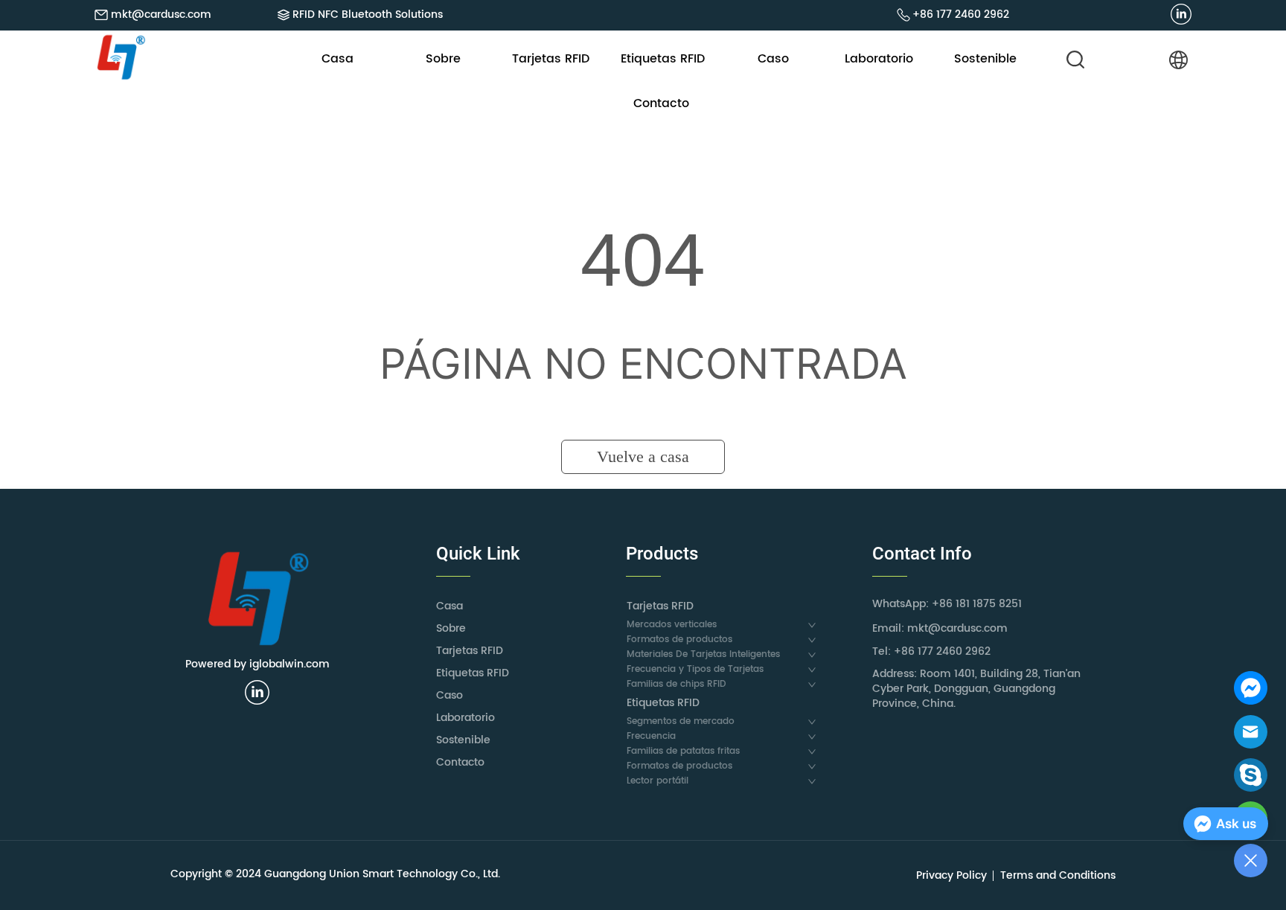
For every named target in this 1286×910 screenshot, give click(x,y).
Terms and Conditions (1058, 875)
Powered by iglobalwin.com (257, 664)
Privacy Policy (951, 875)
